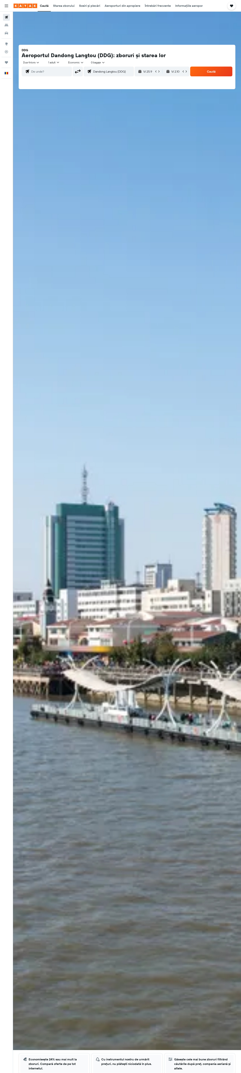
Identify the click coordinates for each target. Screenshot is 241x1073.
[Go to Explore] (6, 44)
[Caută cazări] (6, 25)
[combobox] (31, 62)
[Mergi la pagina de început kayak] (25, 6)
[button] (6, 6)
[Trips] (6, 62)
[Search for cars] (6, 33)
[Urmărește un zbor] (6, 51)
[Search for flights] (6, 17)
